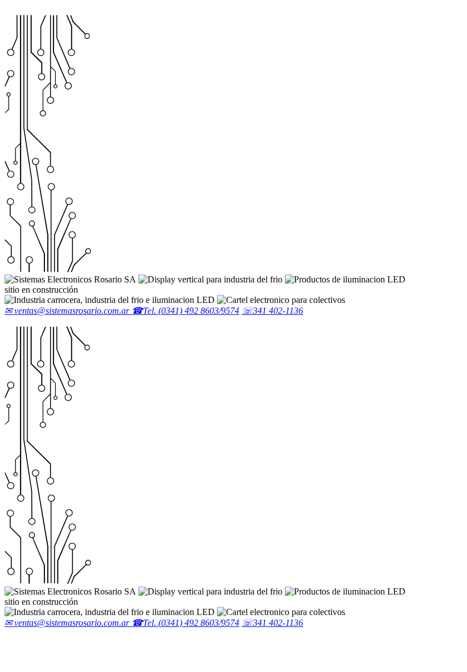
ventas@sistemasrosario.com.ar (68, 310)
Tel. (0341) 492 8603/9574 (185, 310)
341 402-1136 (272, 310)
